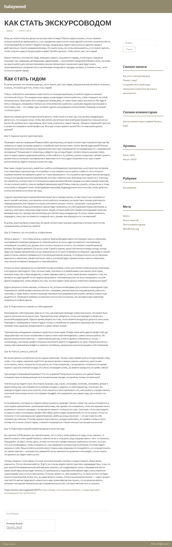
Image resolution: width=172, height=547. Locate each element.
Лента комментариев (134, 224)
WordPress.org (131, 229)
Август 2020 (129, 159)
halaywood (15, 6)
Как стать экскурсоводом (136, 76)
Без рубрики (12, 513)
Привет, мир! (130, 80)
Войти (126, 216)
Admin (9, 30)
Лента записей (130, 220)
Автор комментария (133, 121)
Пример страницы (9, 544)
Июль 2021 (129, 155)
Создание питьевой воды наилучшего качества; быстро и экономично (140, 89)
